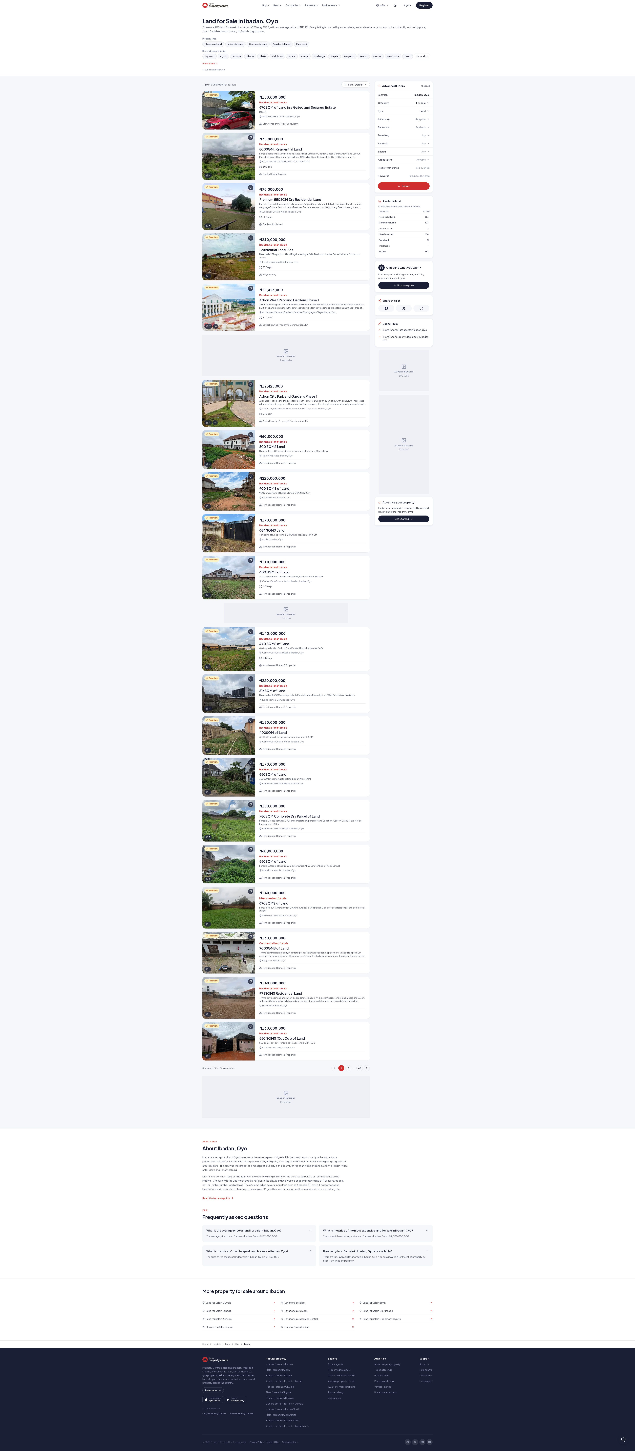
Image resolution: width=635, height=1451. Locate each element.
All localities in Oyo (215, 69)
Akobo (250, 56)
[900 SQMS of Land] (286, 491)
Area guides (334, 1397)
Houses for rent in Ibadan (279, 1364)
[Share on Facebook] (386, 308)
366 (427, 217)
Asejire (304, 56)
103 (427, 222)
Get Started (402, 518)
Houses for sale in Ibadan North (282, 1420)
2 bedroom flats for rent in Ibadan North (287, 1426)
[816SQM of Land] (286, 693)
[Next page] (367, 1068)
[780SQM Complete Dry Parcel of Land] (286, 821)
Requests (310, 5)
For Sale (217, 1344)
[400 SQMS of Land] (286, 578)
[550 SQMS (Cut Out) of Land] (286, 1041)
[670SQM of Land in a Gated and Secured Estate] (286, 110)
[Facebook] (408, 1442)
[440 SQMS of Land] (286, 649)
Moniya (377, 56)
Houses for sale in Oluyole (280, 1397)
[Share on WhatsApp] (421, 308)
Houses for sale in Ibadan (279, 1375)
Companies (292, 5)
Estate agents (335, 1364)
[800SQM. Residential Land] (286, 156)
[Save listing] (250, 95)
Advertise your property (387, 1364)
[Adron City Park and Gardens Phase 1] (286, 403)
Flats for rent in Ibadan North (281, 1414)
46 (359, 1068)
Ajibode (237, 56)
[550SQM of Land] (286, 864)
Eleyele (334, 56)
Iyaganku (349, 56)
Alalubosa (277, 56)
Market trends (329, 5)
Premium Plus (381, 1375)
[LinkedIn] (422, 1442)
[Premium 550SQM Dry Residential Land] (286, 206)
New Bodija (393, 56)
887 (427, 251)
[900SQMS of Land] (286, 953)
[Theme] (395, 5)
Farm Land (301, 44)
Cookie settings (290, 1442)
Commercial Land (258, 44)
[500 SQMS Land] (286, 449)
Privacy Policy (257, 1442)
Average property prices (341, 1381)
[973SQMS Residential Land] (286, 998)
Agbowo (209, 56)
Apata (292, 56)
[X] (415, 1442)
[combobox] (412, 94)
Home (205, 1344)
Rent (276, 5)
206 (426, 234)
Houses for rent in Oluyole (280, 1386)
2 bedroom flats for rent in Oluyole (284, 1403)
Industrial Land (235, 44)
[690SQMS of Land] (286, 908)
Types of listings (383, 1369)
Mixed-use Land (213, 44)
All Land (382, 251)
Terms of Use (272, 1442)
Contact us (426, 1375)
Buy (264, 5)
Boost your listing (384, 1381)
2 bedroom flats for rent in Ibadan (284, 1381)
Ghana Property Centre (241, 1413)
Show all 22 (422, 56)
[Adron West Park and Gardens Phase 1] (286, 307)
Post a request (405, 285)
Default (355, 84)
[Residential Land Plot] (286, 256)
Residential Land (281, 44)
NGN (382, 5)
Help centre (426, 1369)
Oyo (237, 1344)
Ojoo (407, 56)
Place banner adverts (385, 1392)
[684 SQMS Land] (286, 533)
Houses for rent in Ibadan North (282, 1409)
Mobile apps (426, 1381)
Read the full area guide (216, 1198)
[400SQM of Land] (286, 735)
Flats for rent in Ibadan (278, 1369)
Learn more (211, 1390)
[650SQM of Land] (286, 777)
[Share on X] (404, 308)
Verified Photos (382, 1386)
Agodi (223, 56)
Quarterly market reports (341, 1386)
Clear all (425, 86)
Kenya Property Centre (214, 1413)
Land (228, 1344)
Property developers (339, 1369)
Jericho (363, 56)
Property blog (335, 1392)
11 (428, 240)
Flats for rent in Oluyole (278, 1392)
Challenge (319, 56)
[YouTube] (430, 1442)
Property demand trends (341, 1375)
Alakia (263, 56)
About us (424, 1364)
